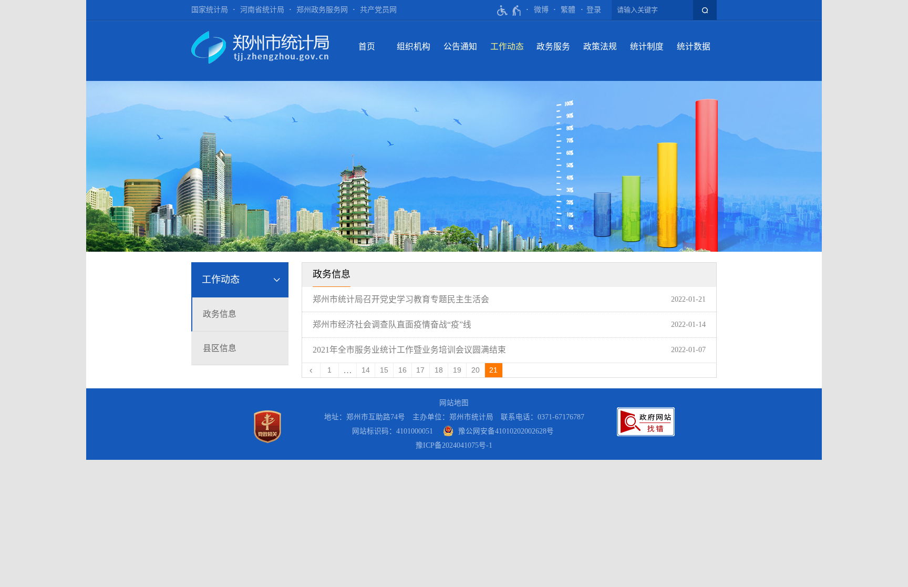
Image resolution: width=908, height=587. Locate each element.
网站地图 (454, 403)
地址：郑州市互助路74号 (364, 417)
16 (402, 370)
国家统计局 (209, 10)
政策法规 (600, 46)
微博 (541, 10)
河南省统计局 (262, 10)
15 (384, 370)
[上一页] (311, 370)
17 (420, 370)
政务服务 (553, 46)
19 (457, 370)
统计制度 (647, 46)
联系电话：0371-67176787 (542, 417)
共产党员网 (378, 10)
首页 (366, 46)
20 (475, 370)
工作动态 (507, 46)
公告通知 (460, 46)
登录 (593, 10)
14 (366, 370)
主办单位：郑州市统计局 (452, 417)
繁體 (568, 10)
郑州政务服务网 (322, 10)
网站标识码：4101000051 (392, 431)
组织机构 (413, 46)
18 (439, 370)
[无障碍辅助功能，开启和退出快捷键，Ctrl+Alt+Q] (509, 10)
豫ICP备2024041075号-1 (454, 445)
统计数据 (693, 46)
